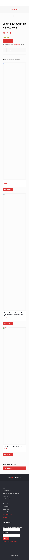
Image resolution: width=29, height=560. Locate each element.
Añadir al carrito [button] (7, 189)
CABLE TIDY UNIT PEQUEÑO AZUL (12, 182)
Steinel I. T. (5, 46)
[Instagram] (18, 557)
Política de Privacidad (7, 514)
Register (4, 541)
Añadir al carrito (7, 41)
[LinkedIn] (16, 557)
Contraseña (5, 532)
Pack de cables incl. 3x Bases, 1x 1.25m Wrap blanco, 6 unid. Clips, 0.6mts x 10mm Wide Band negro (13, 314)
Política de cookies (7, 517)
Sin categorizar (16, 44)
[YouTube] (14, 557)
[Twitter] (12, 557)
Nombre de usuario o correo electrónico (13, 527)
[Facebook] (10, 557)
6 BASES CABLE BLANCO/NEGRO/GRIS (13, 446)
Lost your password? (12, 541)
